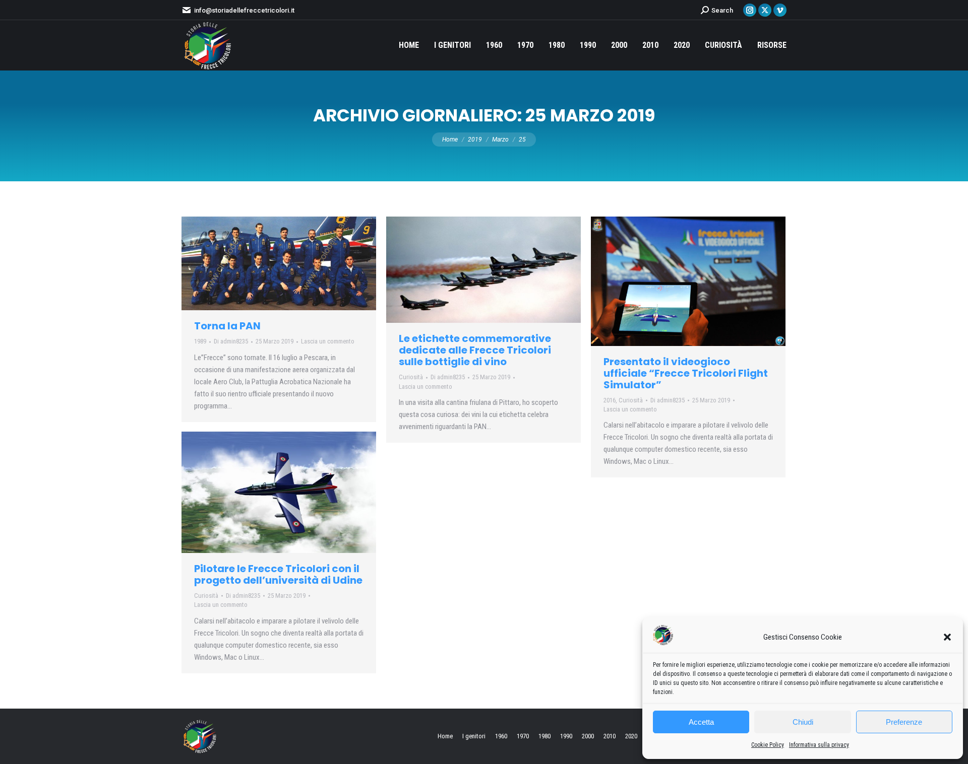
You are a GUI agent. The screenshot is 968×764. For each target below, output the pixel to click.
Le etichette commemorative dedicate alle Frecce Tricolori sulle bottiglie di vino (475, 350)
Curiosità (411, 377)
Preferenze (904, 722)
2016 (609, 400)
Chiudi (803, 722)
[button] (947, 637)
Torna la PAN (227, 326)
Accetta (701, 722)
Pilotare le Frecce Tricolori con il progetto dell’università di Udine (278, 574)
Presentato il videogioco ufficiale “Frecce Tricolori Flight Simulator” (685, 373)
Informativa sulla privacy (819, 744)
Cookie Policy (767, 744)
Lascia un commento (327, 341)
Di (231, 341)
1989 (200, 341)
